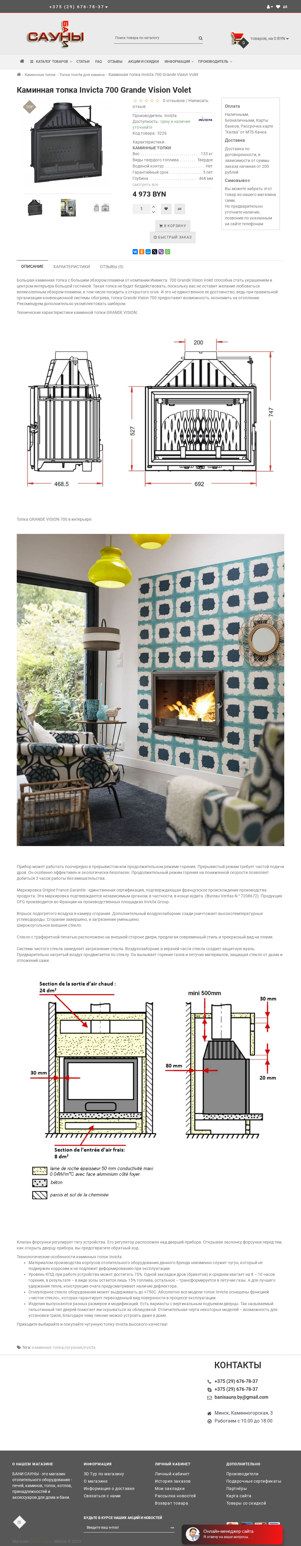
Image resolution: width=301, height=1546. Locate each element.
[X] (154, 251)
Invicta (170, 115)
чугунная (73, 1347)
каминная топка (48, 1347)
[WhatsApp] (167, 251)
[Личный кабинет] (270, 6)
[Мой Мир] (148, 251)
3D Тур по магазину (104, 1473)
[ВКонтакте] (135, 251)
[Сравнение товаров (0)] (285, 6)
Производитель (213, 62)
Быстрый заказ (174, 237)
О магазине (96, 1481)
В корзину (174, 226)
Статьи (82, 62)
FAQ (98, 62)
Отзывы (115, 62)
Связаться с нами (102, 1495)
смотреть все (145, 184)
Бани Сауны (41, 1541)
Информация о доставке (109, 1488)
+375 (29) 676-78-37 (236, 1381)
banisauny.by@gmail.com (241, 1397)
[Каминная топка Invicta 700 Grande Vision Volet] (35, 207)
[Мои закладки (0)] (278, 6)
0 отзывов (172, 100)
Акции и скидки (143, 62)
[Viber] (161, 251)
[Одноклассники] (141, 251)
